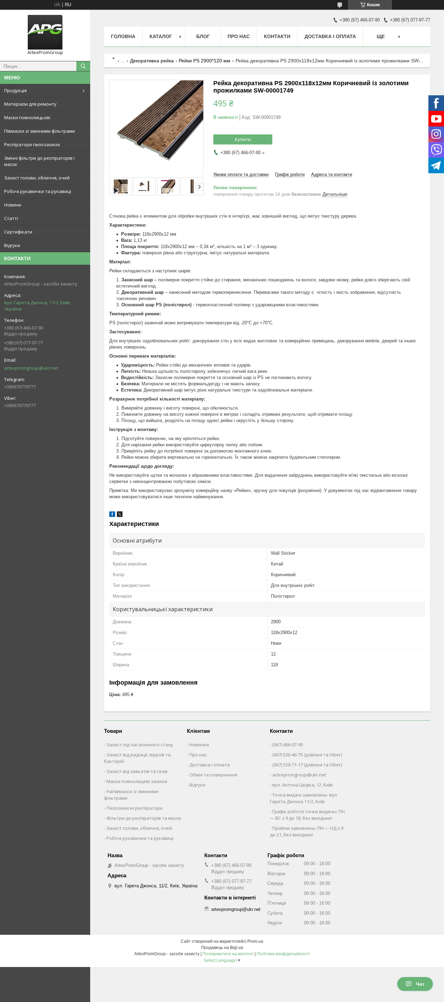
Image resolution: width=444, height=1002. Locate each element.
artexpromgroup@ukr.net (31, 368)
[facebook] (112, 515)
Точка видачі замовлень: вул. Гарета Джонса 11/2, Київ (304, 798)
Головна (123, 36)
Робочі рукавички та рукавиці (37, 191)
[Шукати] (83, 66)
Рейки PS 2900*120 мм (204, 60)
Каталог (161, 36)
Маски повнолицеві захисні (136, 781)
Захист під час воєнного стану (139, 744)
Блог (203, 36)
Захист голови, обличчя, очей (37, 178)
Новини (12, 205)
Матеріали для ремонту (30, 104)
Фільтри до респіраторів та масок (143, 818)
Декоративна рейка (152, 60)
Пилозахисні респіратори (134, 808)
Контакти (277, 36)
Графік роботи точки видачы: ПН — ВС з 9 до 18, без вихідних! (307, 814)
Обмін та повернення (213, 775)
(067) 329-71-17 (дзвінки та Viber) (307, 765)
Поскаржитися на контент (228, 953)
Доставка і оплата (330, 36)
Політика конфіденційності (283, 953)
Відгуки (12, 245)
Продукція (15, 90)
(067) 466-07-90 (287, 744)
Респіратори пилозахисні (32, 144)
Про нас (239, 36)
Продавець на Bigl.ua (222, 947)
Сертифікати (18, 232)
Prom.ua (255, 941)
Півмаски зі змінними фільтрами (39, 131)
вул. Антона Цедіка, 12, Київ (302, 785)
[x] (119, 515)
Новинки (199, 744)
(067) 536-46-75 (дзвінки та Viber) (307, 755)
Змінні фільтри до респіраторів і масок (39, 161)
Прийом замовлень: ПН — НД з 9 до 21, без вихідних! (306, 831)
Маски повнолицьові (27, 117)
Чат (420, 984)
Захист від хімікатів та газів (137, 771)
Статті (11, 218)
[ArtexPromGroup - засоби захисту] (45, 32)
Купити (243, 139)
